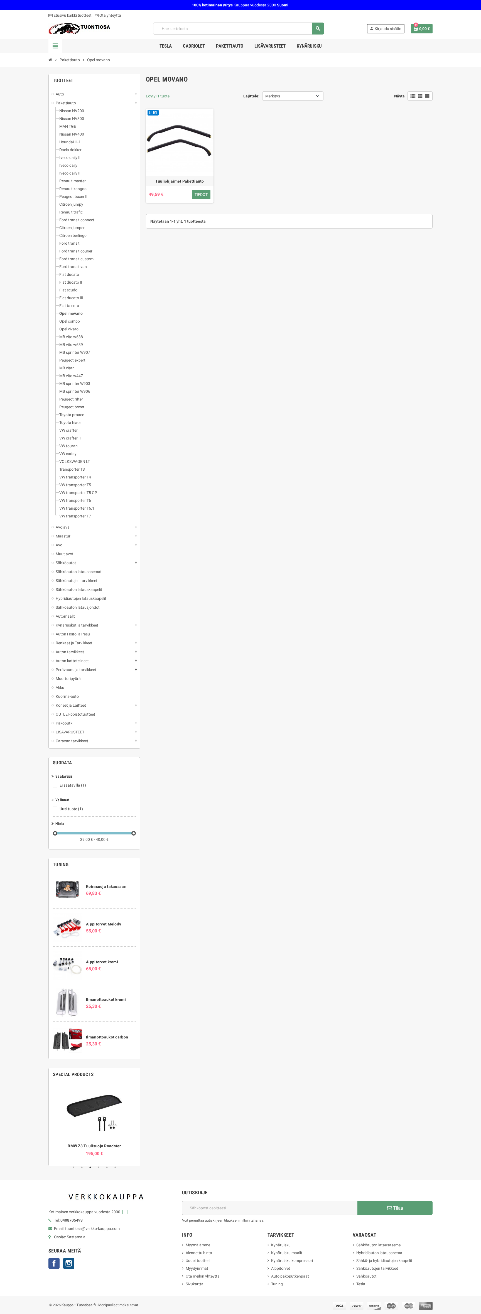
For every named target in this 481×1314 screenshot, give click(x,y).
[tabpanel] (94, 1120)
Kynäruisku (281, 1245)
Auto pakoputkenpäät (290, 1276)
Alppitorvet (280, 1268)
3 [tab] (90, 1167)
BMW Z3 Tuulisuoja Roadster (94, 1146)
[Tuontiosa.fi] (79, 28)
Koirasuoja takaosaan (106, 886)
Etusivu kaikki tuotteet (72, 15)
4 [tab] (98, 1167)
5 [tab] (107, 1167)
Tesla (360, 1284)
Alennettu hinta (199, 1253)
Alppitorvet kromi (102, 962)
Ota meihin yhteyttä (203, 1276)
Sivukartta (194, 1284)
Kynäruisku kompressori (292, 1260)
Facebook (54, 1263)
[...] (125, 1212)
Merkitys (272, 96)
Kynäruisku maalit (286, 1253)
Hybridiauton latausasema (379, 1253)
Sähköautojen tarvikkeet (377, 1268)
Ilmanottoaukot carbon (107, 1037)
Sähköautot (366, 1276)
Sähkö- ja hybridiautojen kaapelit (384, 1260)
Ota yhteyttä (110, 15)
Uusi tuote (71, 809)
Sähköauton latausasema (378, 1245)
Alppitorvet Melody (103, 924)
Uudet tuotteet (198, 1260)
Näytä (399, 96)
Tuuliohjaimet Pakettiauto (179, 181)
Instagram (68, 1263)
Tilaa (397, 1208)
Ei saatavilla (73, 785)
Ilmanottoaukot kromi (106, 999)
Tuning (277, 1284)
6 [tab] (115, 1167)
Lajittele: (251, 96)
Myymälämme (198, 1245)
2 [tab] (82, 1167)
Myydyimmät (197, 1268)
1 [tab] (73, 1167)
